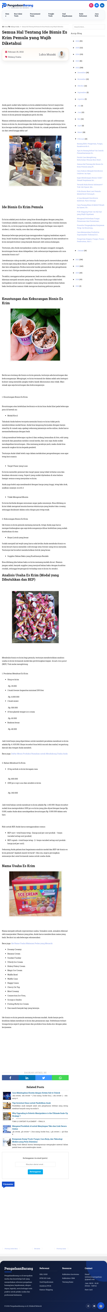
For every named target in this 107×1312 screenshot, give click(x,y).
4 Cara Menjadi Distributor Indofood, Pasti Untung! (87, 199)
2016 (77, 286)
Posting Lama (61, 1249)
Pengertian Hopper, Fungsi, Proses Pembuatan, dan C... (90, 240)
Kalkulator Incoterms (70, 1274)
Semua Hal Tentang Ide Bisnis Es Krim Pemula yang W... (90, 165)
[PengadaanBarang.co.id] (17, 5)
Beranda (37, 1249)
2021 (77, 259)
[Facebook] (96, 5)
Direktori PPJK (45, 1286)
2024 (78, 54)
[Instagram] (91, 5)
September (82, 92)
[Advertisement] (35, 82)
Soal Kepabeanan (46, 1282)
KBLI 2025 (43, 1274)
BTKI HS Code (45, 1278)
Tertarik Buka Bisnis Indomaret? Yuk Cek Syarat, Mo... (90, 185)
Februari (81, 139)
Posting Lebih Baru (11, 1249)
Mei (79, 119)
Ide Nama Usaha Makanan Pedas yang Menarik (32, 943)
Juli (79, 105)
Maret (80, 132)
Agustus (81, 99)
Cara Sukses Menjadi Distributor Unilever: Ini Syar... (90, 172)
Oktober (81, 86)
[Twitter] (43, 1077)
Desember (82, 72)
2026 (78, 41)
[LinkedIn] (102, 5)
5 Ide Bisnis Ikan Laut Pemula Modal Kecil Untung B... (89, 192)
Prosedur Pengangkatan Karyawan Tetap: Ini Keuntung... (90, 226)
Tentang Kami (67, 1282)
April (80, 125)
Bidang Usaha (14, 57)
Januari (81, 250)
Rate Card (89, 1289)
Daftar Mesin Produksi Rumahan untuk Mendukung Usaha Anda (39, 753)
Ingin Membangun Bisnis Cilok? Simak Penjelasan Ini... (89, 179)
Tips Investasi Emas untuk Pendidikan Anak (31, 1103)
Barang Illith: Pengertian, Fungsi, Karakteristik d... (90, 144)
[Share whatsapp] (60, 1077)
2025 (78, 47)
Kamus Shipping (46, 1289)
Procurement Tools (35, 15)
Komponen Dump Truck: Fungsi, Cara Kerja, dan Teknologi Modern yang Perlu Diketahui (37, 1140)
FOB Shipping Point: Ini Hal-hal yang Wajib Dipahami (89, 213)
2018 (77, 279)
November (82, 79)
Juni (80, 112)
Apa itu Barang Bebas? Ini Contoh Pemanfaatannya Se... (90, 151)
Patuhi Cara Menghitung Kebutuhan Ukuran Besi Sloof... (89, 158)
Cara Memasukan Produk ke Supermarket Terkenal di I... (88, 233)
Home (7, 15)
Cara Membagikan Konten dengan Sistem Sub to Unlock (36, 1093)
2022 (78, 67)
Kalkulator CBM (68, 1278)
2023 (78, 61)
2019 (77, 273)
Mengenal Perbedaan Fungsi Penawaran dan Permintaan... (88, 219)
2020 (78, 266)
